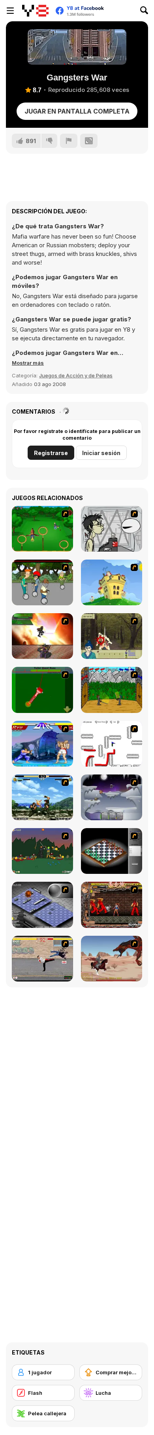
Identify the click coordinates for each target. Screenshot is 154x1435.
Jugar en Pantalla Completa (77, 111)
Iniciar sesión (101, 453)
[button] (28, 362)
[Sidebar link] (10, 11)
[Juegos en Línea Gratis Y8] (35, 11)
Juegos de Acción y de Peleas (76, 375)
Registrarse (51, 453)
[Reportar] (68, 141)
